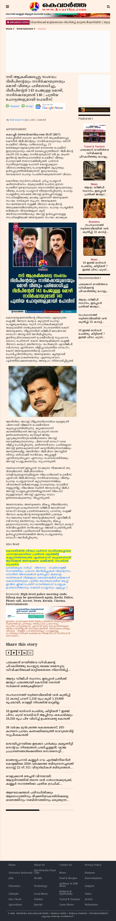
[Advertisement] (58, 51)
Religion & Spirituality (65, 893)
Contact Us (65, 865)
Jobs (11, 878)
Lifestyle (14, 894)
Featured (84, 118)
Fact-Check (15, 899)
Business (90, 872)
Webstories (91, 904)
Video (88, 894)
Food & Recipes (68, 878)
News (62, 872)
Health (38, 878)
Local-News (41, 894)
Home (9, 29)
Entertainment (25, 29)
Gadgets (89, 886)
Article (89, 899)
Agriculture (15, 904)
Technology (40, 886)
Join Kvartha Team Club (45, 871)
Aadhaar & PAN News (68, 885)
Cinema (42, 29)
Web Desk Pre (17, 120)
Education (14, 886)
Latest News (66, 904)
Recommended (88, 278)
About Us (39, 865)
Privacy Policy (93, 865)
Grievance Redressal (20, 872)
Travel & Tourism (69, 899)
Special (38, 904)
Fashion (38, 899)
